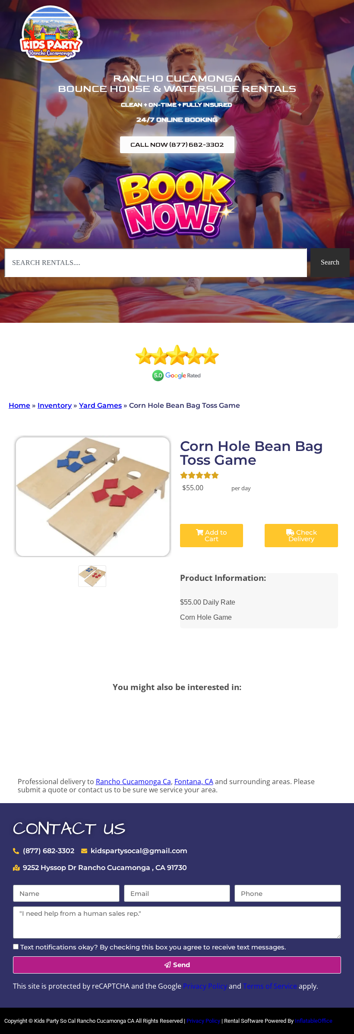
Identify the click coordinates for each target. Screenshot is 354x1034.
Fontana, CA (193, 781)
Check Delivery (302, 535)
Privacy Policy (205, 986)
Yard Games (100, 405)
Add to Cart (215, 535)
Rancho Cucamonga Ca (133, 781)
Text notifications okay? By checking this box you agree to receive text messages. (153, 947)
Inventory (55, 405)
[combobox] (155, 262)
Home (19, 405)
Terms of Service (270, 986)
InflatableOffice (313, 1021)
